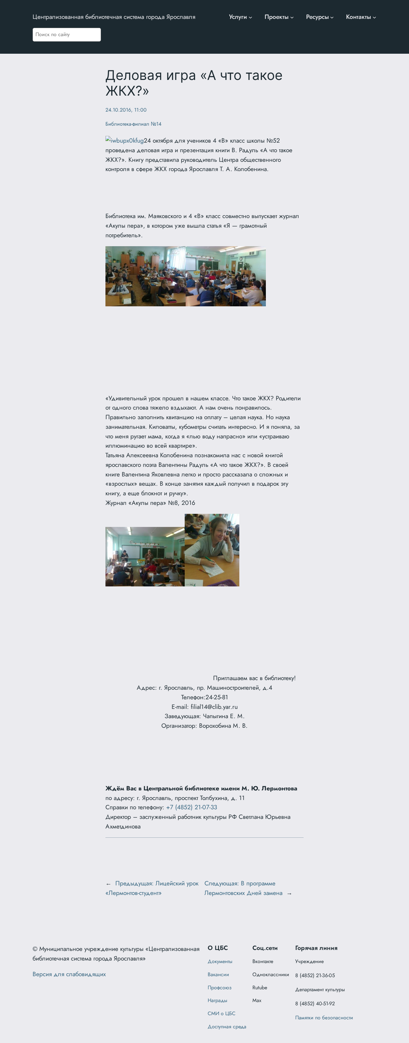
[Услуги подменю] (250, 17)
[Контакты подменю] (374, 17)
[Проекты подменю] (292, 17)
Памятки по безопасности (324, 1017)
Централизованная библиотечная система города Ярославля (114, 16)
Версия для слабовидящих (69, 973)
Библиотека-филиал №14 (133, 124)
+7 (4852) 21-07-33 (191, 807)
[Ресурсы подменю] (332, 17)
